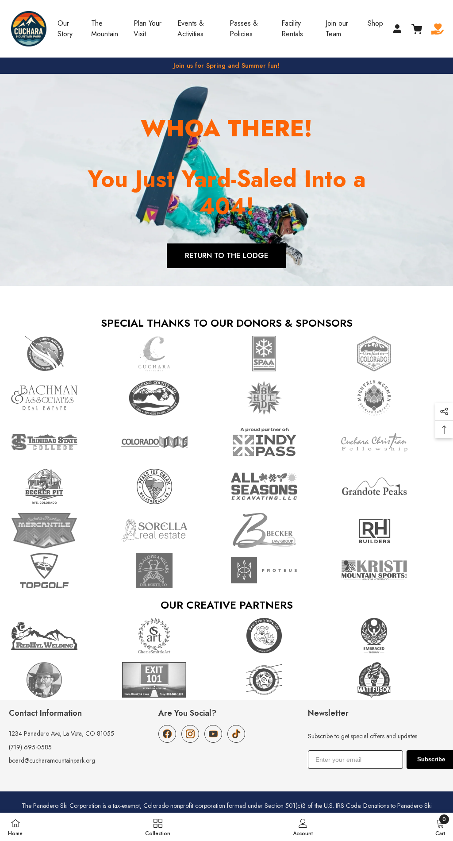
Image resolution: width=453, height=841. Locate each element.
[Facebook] (167, 734)
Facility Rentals (292, 28)
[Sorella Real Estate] (172, 530)
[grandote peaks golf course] (391, 486)
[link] (303, 826)
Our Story (65, 28)
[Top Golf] (61, 570)
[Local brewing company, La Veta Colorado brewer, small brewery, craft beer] (391, 398)
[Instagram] (190, 734)
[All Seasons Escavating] (281, 486)
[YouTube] (213, 734)
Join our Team (337, 28)
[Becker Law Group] (281, 530)
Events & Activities (190, 28)
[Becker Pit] (61, 486)
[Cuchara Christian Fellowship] (391, 442)
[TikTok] (236, 734)
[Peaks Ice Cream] (172, 486)
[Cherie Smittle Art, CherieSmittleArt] (172, 635)
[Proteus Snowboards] (281, 570)
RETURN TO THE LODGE (226, 256)
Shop (375, 23)
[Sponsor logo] (61, 442)
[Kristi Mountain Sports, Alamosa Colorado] (391, 570)
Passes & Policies (244, 28)
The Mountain (104, 28)
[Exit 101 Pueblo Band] (172, 680)
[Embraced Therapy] (391, 635)
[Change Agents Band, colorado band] (281, 680)
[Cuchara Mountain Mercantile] (61, 530)
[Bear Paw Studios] (281, 635)
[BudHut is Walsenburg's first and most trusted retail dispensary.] (281, 398)
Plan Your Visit (147, 28)
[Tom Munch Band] (61, 680)
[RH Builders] (391, 530)
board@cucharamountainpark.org (52, 760)
